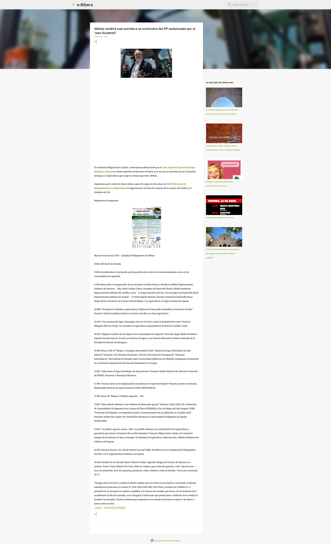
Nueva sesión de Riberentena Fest (220, 217)
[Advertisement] (113, 112)
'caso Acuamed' (170, 167)
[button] (95, 42)
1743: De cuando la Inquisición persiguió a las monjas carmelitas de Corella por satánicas (223, 253)
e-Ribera (85, 4)
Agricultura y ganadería (114, 508)
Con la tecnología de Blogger (167, 540)
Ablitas (98, 508)
